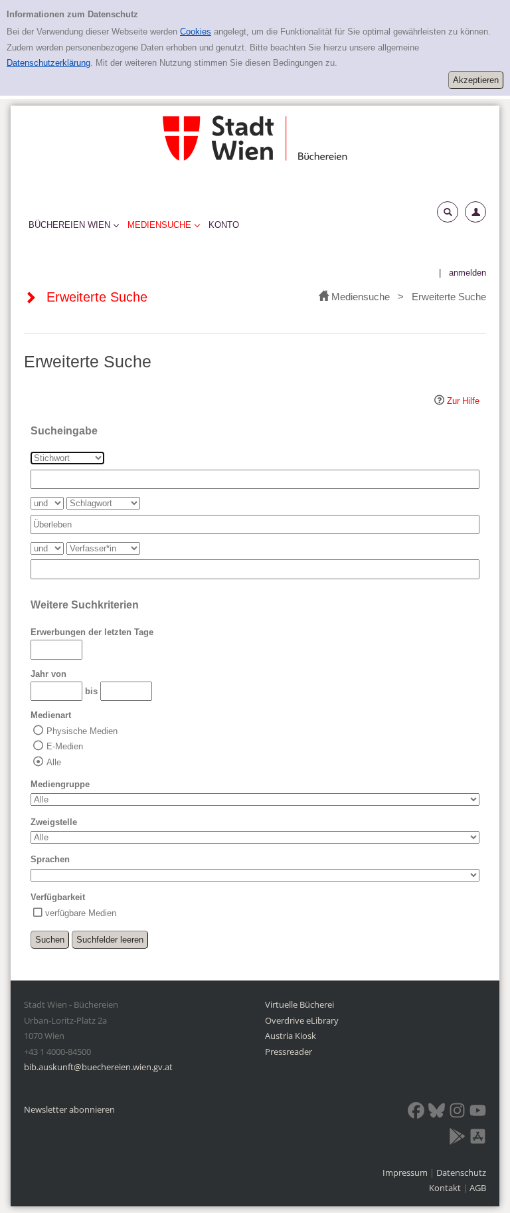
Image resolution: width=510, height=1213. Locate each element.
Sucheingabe (64, 430)
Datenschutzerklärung (48, 63)
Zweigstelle (54, 822)
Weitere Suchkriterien (85, 604)
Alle (53, 762)
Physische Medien (82, 731)
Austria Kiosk (290, 1036)
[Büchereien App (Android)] (457, 1138)
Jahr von (48, 674)
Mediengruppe (60, 784)
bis (91, 691)
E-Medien (64, 746)
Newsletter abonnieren (69, 1109)
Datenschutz (461, 1172)
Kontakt (445, 1188)
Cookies (195, 32)
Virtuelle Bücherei (299, 1004)
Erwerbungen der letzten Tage (92, 632)
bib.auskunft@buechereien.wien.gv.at (98, 1067)
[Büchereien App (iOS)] (477, 1138)
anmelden (467, 273)
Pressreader (288, 1052)
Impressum (406, 1172)
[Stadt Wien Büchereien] (255, 138)
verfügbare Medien (80, 913)
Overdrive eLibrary (302, 1020)
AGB (477, 1188)
